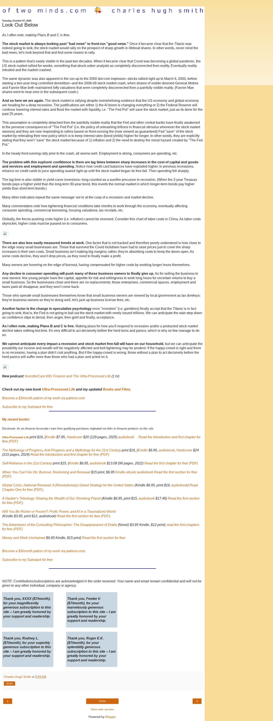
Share (9, 683)
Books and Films (116, 389)
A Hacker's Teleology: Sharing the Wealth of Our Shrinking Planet (51, 498)
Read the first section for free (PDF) (83, 516)
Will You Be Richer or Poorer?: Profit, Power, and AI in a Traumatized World (59, 511)
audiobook (126, 437)
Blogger (110, 716)
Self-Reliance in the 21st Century (27, 463)
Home (102, 701)
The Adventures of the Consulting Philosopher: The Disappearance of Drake (59, 525)
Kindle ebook (125, 472)
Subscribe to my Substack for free (27, 407)
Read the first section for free (103, 538)
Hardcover (74, 437)
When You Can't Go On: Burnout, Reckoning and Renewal (46, 472)
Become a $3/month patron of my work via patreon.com (43, 398)
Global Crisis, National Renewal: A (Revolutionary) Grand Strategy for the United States (68, 485)
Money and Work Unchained (23, 538)
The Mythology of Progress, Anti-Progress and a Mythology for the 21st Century (61, 450)
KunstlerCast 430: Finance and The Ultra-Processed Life (68, 376)
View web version (102, 709)
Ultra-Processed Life (58, 389)
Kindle (50, 437)
